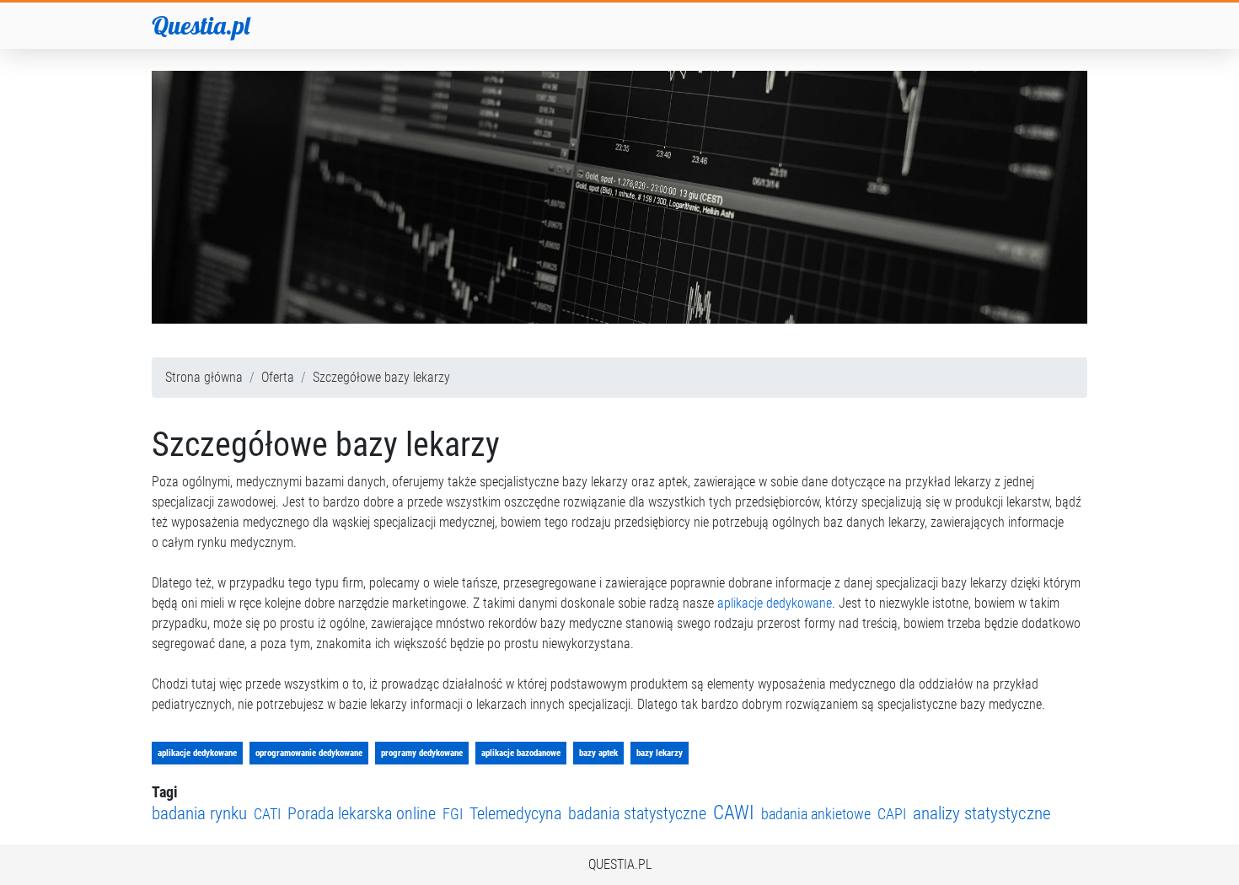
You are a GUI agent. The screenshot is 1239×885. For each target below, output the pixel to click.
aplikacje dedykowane (774, 603)
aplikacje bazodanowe (520, 753)
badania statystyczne (637, 813)
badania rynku (199, 812)
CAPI (891, 814)
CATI (267, 814)
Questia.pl (200, 25)
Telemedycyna (515, 813)
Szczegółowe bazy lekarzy (381, 377)
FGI (452, 814)
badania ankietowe (816, 814)
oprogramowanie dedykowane (308, 753)
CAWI (733, 813)
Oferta (277, 377)
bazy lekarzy (659, 753)
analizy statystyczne (982, 812)
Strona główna (204, 377)
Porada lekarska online (361, 813)
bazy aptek (598, 753)
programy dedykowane (422, 753)
